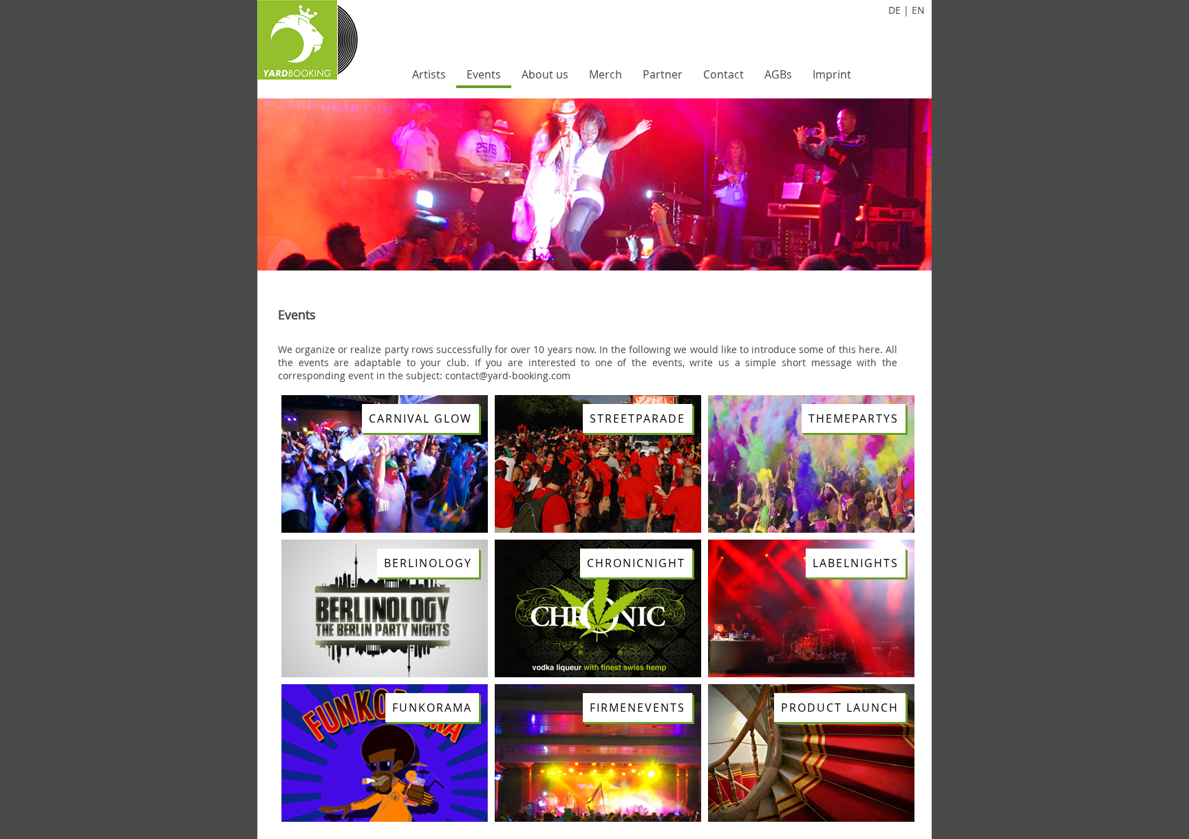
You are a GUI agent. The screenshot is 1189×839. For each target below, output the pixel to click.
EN (918, 10)
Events (484, 74)
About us (545, 74)
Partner (663, 74)
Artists (429, 74)
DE (894, 10)
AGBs (778, 74)
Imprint (832, 74)
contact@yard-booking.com (507, 375)
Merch (605, 74)
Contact (723, 74)
